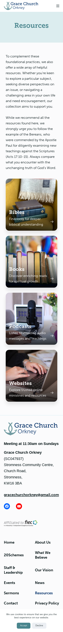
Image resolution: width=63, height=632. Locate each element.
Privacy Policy (47, 603)
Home (9, 542)
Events (9, 583)
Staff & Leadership (13, 570)
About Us (43, 542)
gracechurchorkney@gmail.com (31, 495)
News (40, 583)
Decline (39, 625)
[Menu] (57, 5)
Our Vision (44, 570)
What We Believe (42, 555)
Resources (44, 593)
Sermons (11, 593)
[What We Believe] (31, 205)
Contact (11, 603)
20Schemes (14, 555)
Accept (23, 625)
